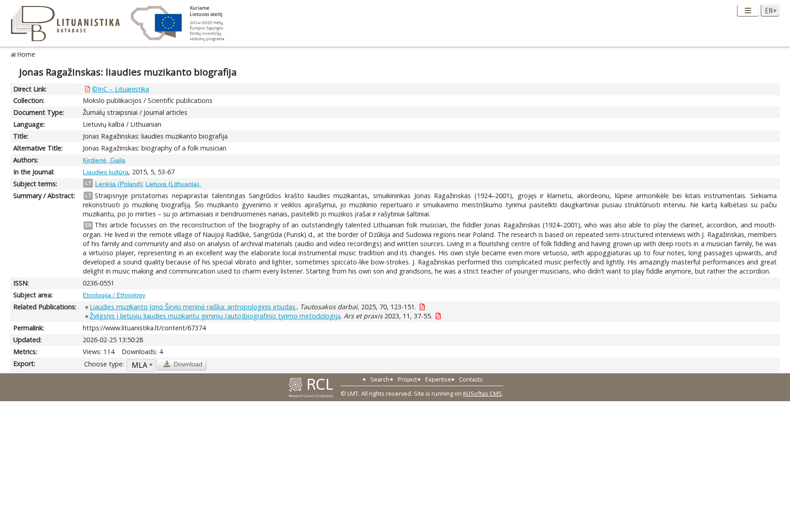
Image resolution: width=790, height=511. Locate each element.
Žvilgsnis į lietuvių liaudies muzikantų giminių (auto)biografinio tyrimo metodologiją (215, 316)
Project (407, 379)
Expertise (438, 379)
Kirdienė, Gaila (104, 160)
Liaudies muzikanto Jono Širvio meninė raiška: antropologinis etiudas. (193, 306)
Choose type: (104, 364)
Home (26, 54)
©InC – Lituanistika (120, 89)
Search (380, 379)
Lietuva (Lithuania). (173, 184)
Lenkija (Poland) (118, 184)
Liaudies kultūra (105, 172)
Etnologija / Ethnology (114, 295)
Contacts (471, 379)
